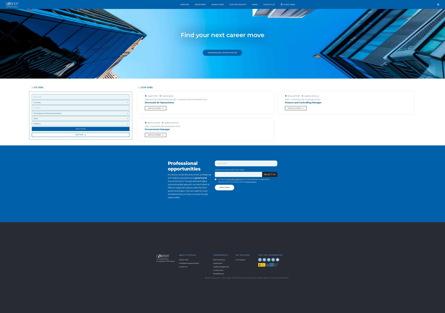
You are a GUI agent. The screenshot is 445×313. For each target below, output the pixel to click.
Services (184, 4)
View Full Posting (154, 108)
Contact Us (269, 4)
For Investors (240, 260)
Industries (200, 4)
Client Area (287, 4)
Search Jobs (217, 4)
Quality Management (221, 267)
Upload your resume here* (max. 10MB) (229, 170)
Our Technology (237, 4)
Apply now (79, 135)
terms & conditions (234, 179)
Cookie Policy (218, 270)
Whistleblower (218, 274)
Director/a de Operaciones (159, 102)
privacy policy (251, 182)
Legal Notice (218, 263)
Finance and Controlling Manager (303, 102)
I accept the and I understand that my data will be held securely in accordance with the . (243, 180)
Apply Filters (81, 129)
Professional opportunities (189, 263)
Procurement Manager (157, 129)
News (254, 4)
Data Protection (219, 260)
